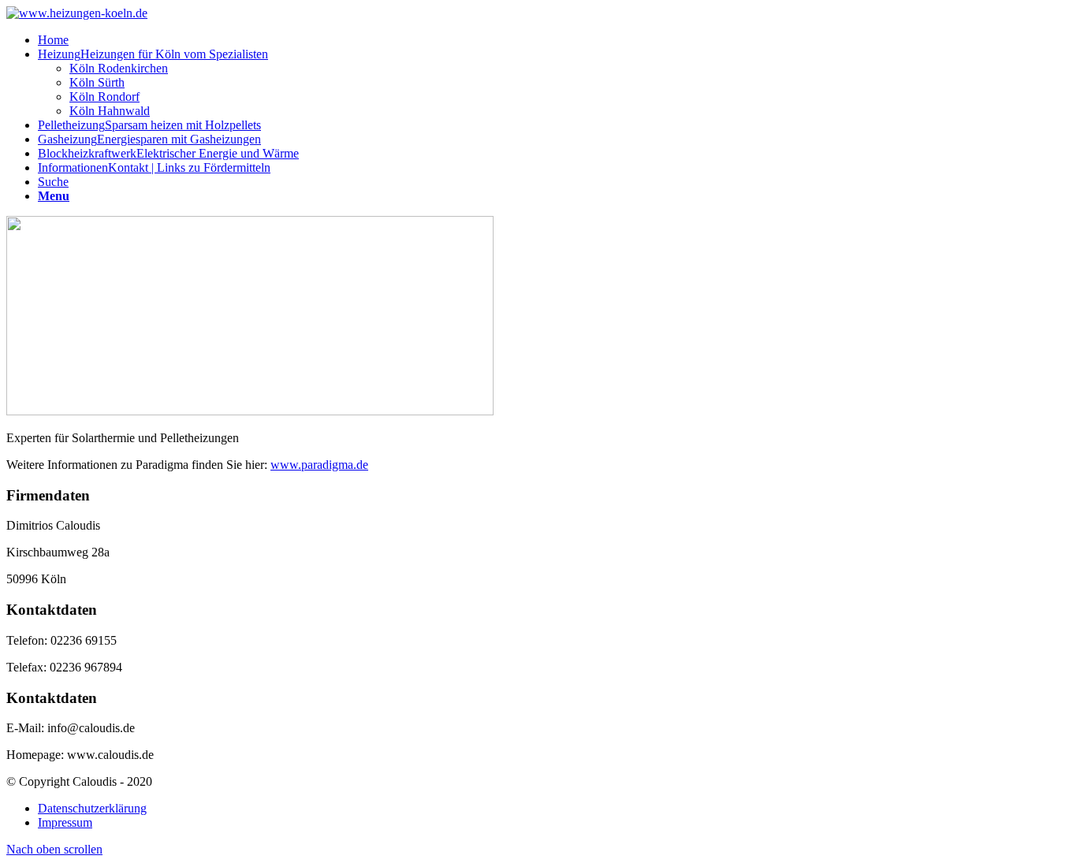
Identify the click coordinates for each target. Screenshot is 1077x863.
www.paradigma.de (319, 464)
